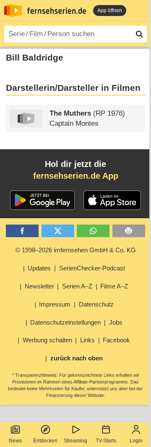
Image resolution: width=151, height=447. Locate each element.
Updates (39, 268)
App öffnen (109, 10)
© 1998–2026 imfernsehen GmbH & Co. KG (76, 250)
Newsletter (39, 286)
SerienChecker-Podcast (92, 268)
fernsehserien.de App (75, 175)
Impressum (54, 304)
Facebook (116, 340)
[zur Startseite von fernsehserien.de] (13, 10)
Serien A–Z (77, 286)
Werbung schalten (47, 340)
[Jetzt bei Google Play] (42, 200)
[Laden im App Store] (112, 200)
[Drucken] (128, 231)
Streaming (75, 441)
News (15, 441)
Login (136, 441)
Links (87, 340)
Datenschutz (96, 304)
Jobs (115, 322)
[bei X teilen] (58, 231)
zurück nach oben (76, 358)
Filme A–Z (114, 286)
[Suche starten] (139, 34)
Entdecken (45, 441)
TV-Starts (106, 441)
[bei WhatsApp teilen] (93, 231)
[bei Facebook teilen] (22, 231)
